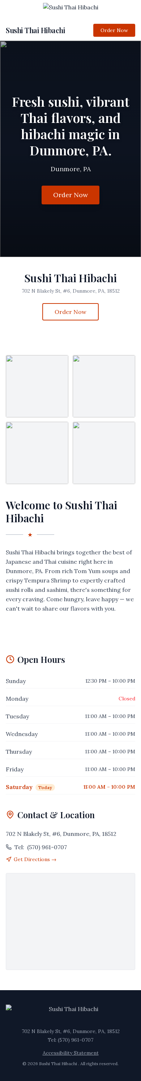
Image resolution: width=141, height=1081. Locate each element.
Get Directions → (35, 859)
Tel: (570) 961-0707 (70, 1040)
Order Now (114, 30)
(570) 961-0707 (40, 847)
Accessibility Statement (71, 1053)
